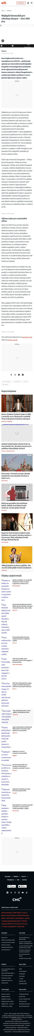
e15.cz (3, 10)
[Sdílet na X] (15, 374)
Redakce (16, 876)
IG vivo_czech (12, 340)
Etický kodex (8, 1031)
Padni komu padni (6, 978)
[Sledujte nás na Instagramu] (19, 892)
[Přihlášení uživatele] (28, 3)
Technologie (5, 989)
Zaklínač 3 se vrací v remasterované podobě (19, 752)
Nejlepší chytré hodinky (7, 1001)
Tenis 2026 (21, 976)
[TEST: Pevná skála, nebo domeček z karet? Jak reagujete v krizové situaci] (6, 669)
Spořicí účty (22, 996)
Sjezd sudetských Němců (7, 973)
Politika (3, 964)
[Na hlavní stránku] (3, 2)
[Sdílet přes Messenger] (19, 374)
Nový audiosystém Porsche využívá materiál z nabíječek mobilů (21, 638)
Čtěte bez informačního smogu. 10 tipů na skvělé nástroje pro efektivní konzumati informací (22, 684)
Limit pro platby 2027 (24, 999)
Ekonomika (22, 989)
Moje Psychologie (6, 912)
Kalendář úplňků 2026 (7, 947)
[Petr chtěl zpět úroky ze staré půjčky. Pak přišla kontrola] (7, 717)
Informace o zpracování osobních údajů (14, 1025)
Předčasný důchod (24, 994)
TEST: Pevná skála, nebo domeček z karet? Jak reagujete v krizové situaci (22, 660)
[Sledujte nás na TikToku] (26, 892)
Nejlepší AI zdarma (6, 999)
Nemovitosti (10, 918)
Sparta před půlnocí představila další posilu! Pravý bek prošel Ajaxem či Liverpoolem (22, 728)
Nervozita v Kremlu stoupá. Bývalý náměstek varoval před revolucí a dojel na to (15, 476)
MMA (20, 969)
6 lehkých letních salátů (25, 958)
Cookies (27, 1025)
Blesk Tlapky (17, 912)
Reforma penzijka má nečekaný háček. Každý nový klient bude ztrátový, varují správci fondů (14, 505)
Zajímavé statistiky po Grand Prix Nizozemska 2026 (21, 790)
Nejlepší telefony (5, 996)
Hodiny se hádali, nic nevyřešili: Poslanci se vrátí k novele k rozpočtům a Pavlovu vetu (22, 581)
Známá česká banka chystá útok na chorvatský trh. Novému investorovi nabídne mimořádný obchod (16, 446)
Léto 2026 (22, 933)
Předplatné (10, 880)
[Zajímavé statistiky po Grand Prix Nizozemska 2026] (6, 795)
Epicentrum (4, 937)
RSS (18, 880)
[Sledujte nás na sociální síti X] (11, 892)
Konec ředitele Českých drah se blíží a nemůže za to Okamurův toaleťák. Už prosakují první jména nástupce (16, 416)
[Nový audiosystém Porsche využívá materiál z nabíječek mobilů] (6, 646)
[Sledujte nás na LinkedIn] (7, 892)
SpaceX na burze (5, 994)
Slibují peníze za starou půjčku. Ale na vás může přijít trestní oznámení (16, 566)
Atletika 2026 (22, 981)
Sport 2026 (22, 964)
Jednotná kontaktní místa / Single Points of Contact (16, 1029)
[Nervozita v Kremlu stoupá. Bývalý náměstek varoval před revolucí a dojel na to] (17, 462)
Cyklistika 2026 (23, 983)
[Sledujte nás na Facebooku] (15, 892)
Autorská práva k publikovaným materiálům (16, 1021)
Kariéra (24, 880)
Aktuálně (4, 933)
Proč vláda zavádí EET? (7, 975)
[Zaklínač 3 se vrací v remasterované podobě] (6, 756)
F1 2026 (21, 978)
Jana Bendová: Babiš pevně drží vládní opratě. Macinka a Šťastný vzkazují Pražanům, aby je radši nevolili (22, 606)
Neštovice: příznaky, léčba (8, 940)
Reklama (9, 10)
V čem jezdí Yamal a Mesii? (8, 942)
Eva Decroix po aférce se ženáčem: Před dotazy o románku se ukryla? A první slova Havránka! (20, 766)
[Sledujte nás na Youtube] (22, 892)
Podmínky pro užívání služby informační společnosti (16, 1023)
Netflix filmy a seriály (6, 1006)
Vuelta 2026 (20, 926)
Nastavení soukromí (10, 1027)
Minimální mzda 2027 (24, 1004)
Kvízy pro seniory (5, 945)
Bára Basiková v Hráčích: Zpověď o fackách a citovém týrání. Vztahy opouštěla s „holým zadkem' (22, 806)
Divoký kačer (4, 983)
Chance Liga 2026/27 (9, 926)
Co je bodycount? (5, 950)
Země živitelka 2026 (24, 1006)
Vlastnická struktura (22, 1027)
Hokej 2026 (22, 974)
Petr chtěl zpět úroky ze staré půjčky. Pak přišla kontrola (22, 711)
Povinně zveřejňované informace (20, 1031)
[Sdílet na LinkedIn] (22, 374)
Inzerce (24, 876)
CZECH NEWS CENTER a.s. (23, 1013)
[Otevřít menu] (31, 3)
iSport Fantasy (11, 915)
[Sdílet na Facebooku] (11, 374)
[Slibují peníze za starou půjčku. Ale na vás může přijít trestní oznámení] (17, 554)
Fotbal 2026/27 (23, 971)
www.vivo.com (27, 337)
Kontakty (7, 876)
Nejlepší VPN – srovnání (7, 1004)
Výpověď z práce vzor (6, 980)
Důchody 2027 (23, 1001)
